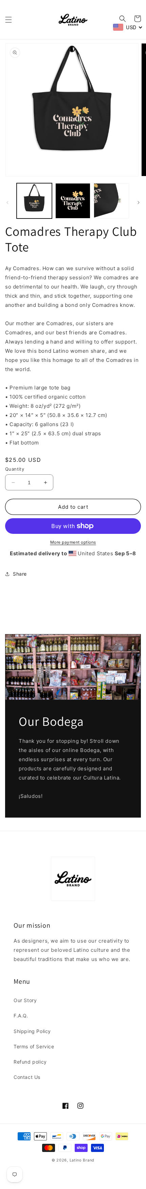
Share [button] (20, 574)
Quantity (14, 469)
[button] (8, 19)
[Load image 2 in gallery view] (73, 200)
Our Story (25, 1000)
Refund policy (30, 1062)
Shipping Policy (32, 1031)
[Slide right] (138, 202)
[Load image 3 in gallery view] (111, 200)
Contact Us (27, 1077)
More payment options (73, 542)
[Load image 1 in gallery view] (34, 200)
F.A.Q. (21, 1015)
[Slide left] (7, 202)
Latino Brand (82, 1160)
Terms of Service (34, 1046)
